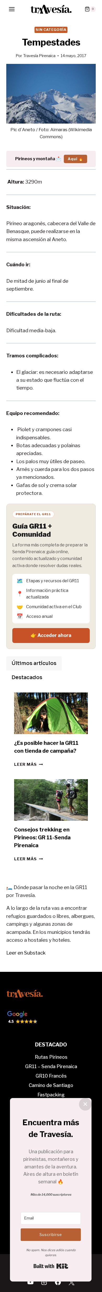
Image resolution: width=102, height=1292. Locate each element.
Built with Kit (50, 1266)
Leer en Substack (26, 953)
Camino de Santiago (51, 1085)
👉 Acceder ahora (51, 635)
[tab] (34, 663)
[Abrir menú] (12, 9)
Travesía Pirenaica (39, 55)
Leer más (28, 764)
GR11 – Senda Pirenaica (51, 1066)
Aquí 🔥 (75, 159)
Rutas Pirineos (51, 1057)
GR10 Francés (51, 1076)
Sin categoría (51, 29)
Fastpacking (51, 1094)
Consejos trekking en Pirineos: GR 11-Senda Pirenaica (42, 838)
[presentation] (51, 713)
